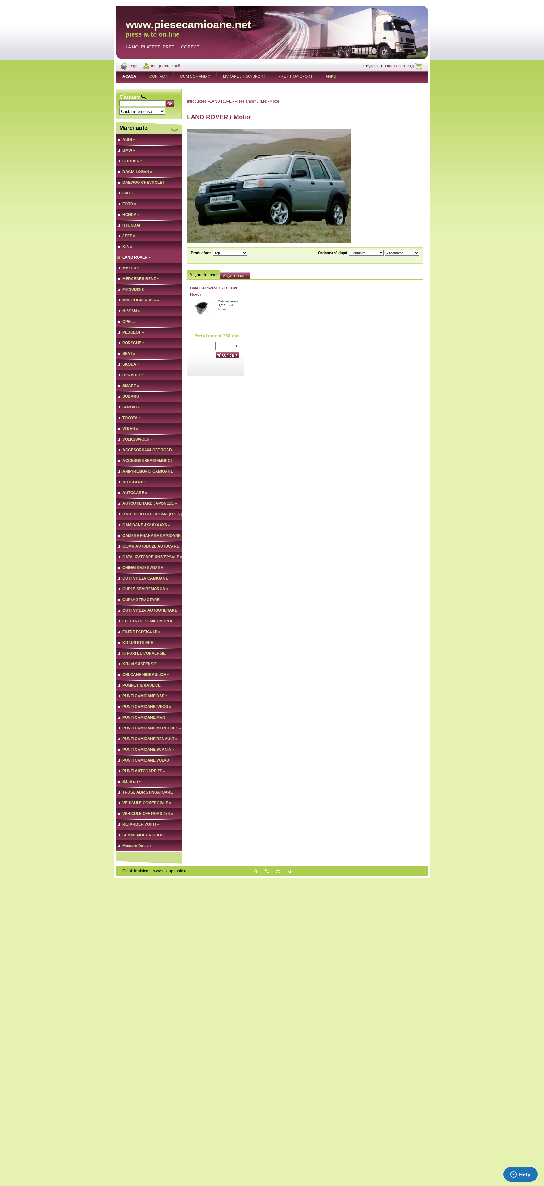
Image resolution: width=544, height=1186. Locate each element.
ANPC (331, 76)
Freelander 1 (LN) (252, 101)
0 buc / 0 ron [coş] (399, 66)
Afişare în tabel (203, 275)
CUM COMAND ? (195, 76)
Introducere (197, 101)
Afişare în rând (235, 275)
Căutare (129, 97)
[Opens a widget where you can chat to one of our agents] (520, 1175)
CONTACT (158, 76)
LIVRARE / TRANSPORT (244, 76)
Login (134, 66)
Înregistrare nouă (165, 66)
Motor (274, 101)
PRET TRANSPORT (295, 76)
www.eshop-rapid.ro (170, 871)
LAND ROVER (222, 101)
